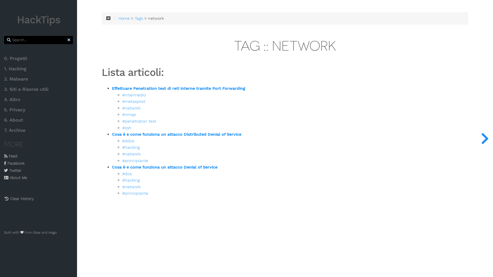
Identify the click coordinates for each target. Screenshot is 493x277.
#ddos (128, 141)
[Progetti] (485, 138)
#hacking (131, 147)
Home (124, 18)
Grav (37, 232)
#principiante (135, 161)
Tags (139, 18)
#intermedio (134, 95)
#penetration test (139, 121)
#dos (127, 174)
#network (131, 108)
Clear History (21, 198)
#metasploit (133, 101)
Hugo (53, 232)
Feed (12, 156)
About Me (17, 177)
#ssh (126, 128)
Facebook (15, 163)
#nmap (129, 114)
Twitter (15, 170)
